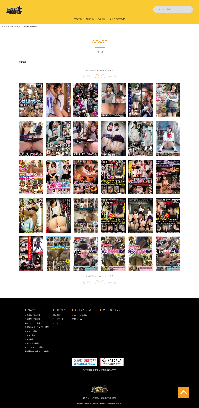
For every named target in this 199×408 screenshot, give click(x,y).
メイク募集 (29, 339)
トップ (4, 27)
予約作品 (78, 19)
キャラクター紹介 (117, 19)
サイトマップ (58, 319)
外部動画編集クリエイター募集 (37, 327)
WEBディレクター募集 (34, 347)
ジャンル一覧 (15, 27)
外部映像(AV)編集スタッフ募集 (37, 351)
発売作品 (90, 19)
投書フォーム (77, 319)
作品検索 (101, 19)
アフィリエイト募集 (79, 315)
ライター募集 (30, 335)
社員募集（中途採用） (33, 319)
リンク (55, 323)
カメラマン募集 (31, 331)
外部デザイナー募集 (32, 323)
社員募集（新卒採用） (33, 315)
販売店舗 (56, 315)
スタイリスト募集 (32, 343)
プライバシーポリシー (112, 310)
